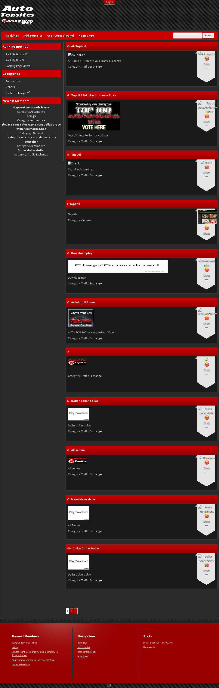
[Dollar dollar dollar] (78, 419)
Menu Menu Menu (83, 499)
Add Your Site (33, 35)
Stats (206, 64)
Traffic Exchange (16, 93)
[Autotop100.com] (81, 326)
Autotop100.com (83, 302)
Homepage (86, 35)
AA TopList (78, 46)
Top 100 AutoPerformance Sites (93, 95)
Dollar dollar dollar (84, 401)
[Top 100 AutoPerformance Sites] (94, 129)
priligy (15, 647)
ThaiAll (76, 155)
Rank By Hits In (15, 54)
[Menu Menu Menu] (78, 519)
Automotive (13, 81)
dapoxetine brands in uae (24, 642)
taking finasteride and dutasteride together (33, 659)
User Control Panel (60, 35)
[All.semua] (77, 462)
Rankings (12, 35)
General (11, 87)
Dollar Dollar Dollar (86, 548)
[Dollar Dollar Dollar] (78, 568)
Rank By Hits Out (16, 60)
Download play (81, 253)
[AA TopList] (76, 55)
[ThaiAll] (74, 163)
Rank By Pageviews (18, 66)
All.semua (78, 450)
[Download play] (118, 272)
